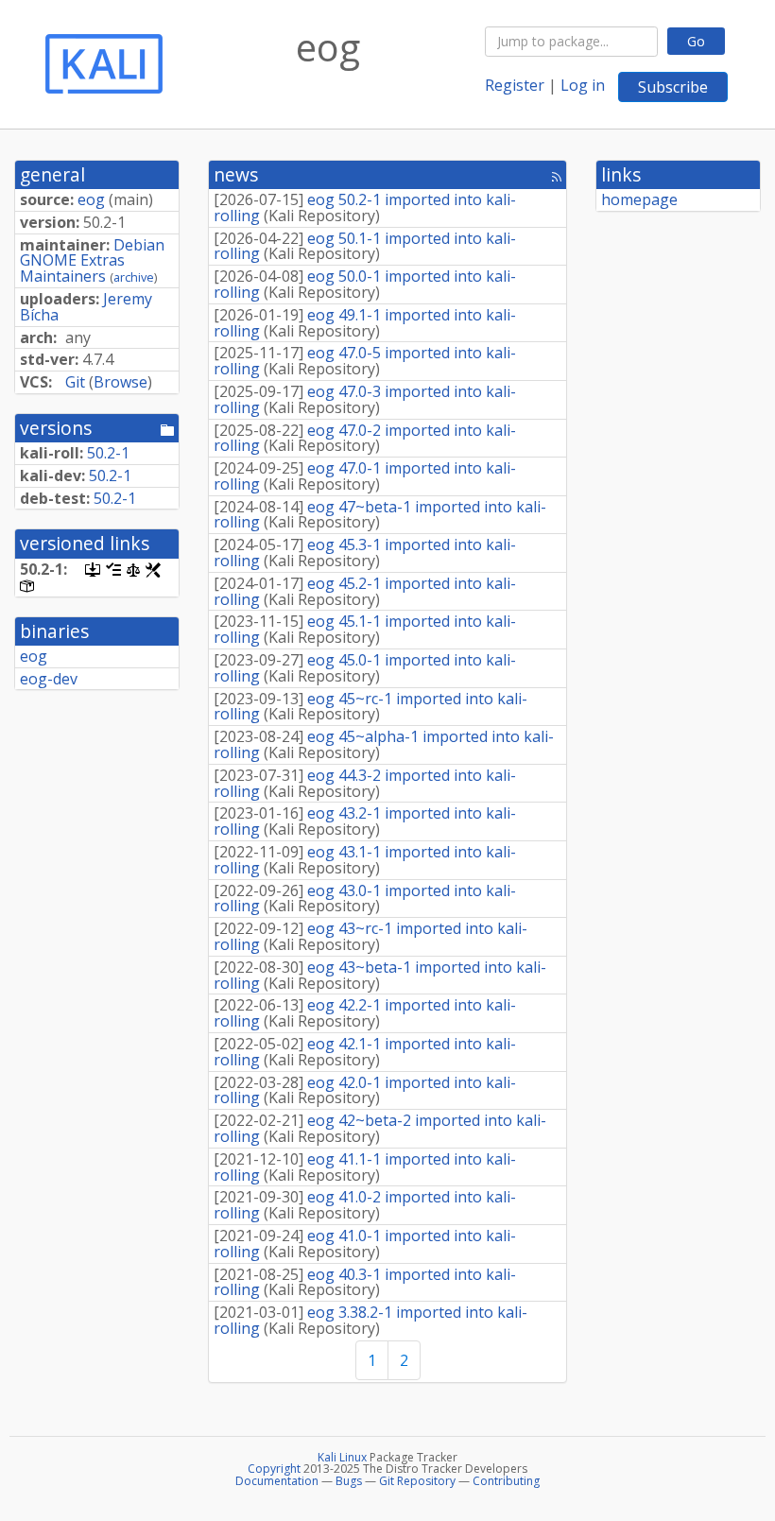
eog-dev (49, 678)
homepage (639, 199)
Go (696, 41)
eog (91, 199)
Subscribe (673, 87)
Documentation (277, 1481)
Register (514, 85)
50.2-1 (108, 452)
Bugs (349, 1481)
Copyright (274, 1469)
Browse (120, 382)
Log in (582, 85)
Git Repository (417, 1481)
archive (133, 276)
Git (75, 382)
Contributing (506, 1481)
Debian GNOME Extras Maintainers (92, 260)
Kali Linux (342, 1457)
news (236, 174)
